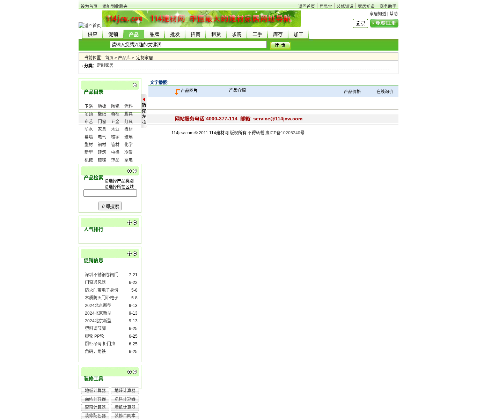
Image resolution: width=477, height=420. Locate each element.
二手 (257, 34)
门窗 (102, 121)
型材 (89, 144)
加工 (298, 34)
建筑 (102, 152)
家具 (102, 129)
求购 (237, 34)
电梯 (115, 152)
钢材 (102, 144)
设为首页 (89, 6)
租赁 (216, 34)
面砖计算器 (95, 399)
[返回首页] (90, 25)
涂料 (128, 106)
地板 (102, 106)
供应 (92, 34)
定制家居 (105, 65)
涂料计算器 (125, 399)
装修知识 (345, 6)
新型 (89, 152)
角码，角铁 (95, 351)
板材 (128, 129)
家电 (128, 160)
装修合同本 (125, 415)
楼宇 (115, 137)
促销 (113, 34)
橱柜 (115, 114)
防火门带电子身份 (101, 290)
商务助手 (388, 6)
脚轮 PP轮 (94, 336)
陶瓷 (115, 106)
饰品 (115, 160)
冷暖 (128, 152)
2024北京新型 (98, 305)
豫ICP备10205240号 (284, 132)
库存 (278, 34)
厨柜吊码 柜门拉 (100, 344)
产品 (134, 34)
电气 (102, 137)
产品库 (124, 57)
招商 (195, 34)
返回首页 (306, 6)
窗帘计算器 (95, 407)
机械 (89, 160)
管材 (115, 144)
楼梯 (102, 160)
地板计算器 (95, 390)
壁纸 (102, 114)
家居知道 (366, 6)
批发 (175, 34)
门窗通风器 (95, 282)
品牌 (154, 34)
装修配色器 (95, 415)
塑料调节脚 (95, 328)
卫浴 (89, 106)
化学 (128, 144)
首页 (109, 57)
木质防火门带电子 (101, 297)
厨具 (128, 114)
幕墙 (89, 137)
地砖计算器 (125, 390)
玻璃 (128, 137)
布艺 (89, 121)
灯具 (128, 121)
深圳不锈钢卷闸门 (101, 274)
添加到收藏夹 (114, 6)
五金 (115, 121)
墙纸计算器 (125, 407)
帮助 (393, 14)
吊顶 (89, 114)
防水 (89, 129)
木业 (115, 129)
